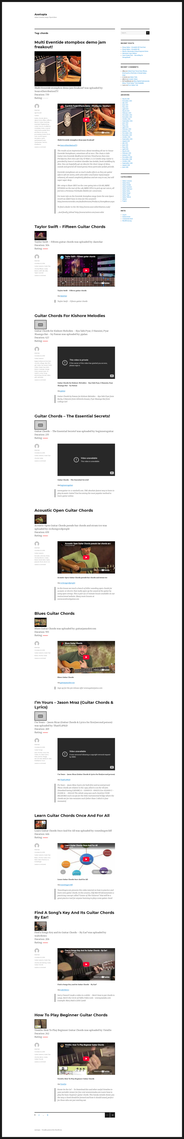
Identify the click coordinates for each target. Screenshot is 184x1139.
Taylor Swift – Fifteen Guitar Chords (69, 226)
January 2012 (126, 131)
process (44, 132)
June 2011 (125, 145)
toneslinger (38, 861)
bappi (36, 361)
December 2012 (127, 115)
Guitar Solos (126, 191)
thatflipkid (37, 760)
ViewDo (63, 1084)
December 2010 (127, 157)
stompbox (37, 138)
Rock (48, 134)
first (48, 752)
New (39, 859)
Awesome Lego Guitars (129, 53)
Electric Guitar (38, 122)
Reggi (45, 756)
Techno (44, 142)
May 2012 (125, 125)
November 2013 (127, 101)
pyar (44, 371)
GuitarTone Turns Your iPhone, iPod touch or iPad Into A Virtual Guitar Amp (134, 73)
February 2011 (126, 153)
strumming (37, 375)
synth (43, 138)
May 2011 (125, 147)
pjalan (62, 391)
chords (41, 118)
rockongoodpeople (67, 583)
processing (37, 134)
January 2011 (126, 155)
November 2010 (127, 159)
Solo (35, 136)
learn (36, 859)
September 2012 (127, 121)
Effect (44, 120)
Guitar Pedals (126, 185)
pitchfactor (37, 132)
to (48, 859)
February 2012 (126, 129)
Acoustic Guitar (133, 79)
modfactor (47, 126)
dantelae (63, 296)
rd (47, 371)
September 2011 (127, 139)
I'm (40, 754)
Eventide (46, 122)
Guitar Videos (126, 197)
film (49, 363)
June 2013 (125, 105)
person (40, 756)
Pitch (48, 130)
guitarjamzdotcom (67, 683)
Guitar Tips (47, 266)
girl (35, 365)
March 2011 (125, 151)
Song (45, 373)
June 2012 (125, 123)
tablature (45, 758)
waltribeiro (64, 990)
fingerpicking (45, 124)
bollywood (42, 361)
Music (43, 128)
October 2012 (126, 119)
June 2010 (125, 167)
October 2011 (126, 137)
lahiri (47, 367)
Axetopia (40, 14)
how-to (41, 126)
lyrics (46, 754)
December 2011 (127, 133)
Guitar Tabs (133, 77)
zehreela (40, 377)
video (48, 375)
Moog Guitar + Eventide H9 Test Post (134, 47)
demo (45, 118)
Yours (43, 760)
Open (48, 560)
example (37, 124)
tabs (46, 271)
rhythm (36, 373)
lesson (36, 271)
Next (44, 560)
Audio (36, 118)
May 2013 (125, 107)
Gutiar (45, 655)
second (36, 758)
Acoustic (37, 556)
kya (44, 367)
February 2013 (126, 113)
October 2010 (126, 161)
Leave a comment (40, 147)
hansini (46, 365)
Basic (36, 857)
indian (36, 367)
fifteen (41, 269)
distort (36, 120)
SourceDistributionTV (68, 145)
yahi (35, 377)
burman (48, 361)
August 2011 (126, 141)
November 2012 (127, 117)
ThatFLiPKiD (65, 780)
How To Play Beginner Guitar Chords (71, 1015)
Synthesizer (38, 142)
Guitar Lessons (38, 266)
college (41, 363)
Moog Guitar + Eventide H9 (130, 49)
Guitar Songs (38, 750)
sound (40, 136)
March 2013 (125, 111)
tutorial (41, 273)
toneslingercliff (66, 885)
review (44, 134)
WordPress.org (127, 221)
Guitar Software (127, 189)
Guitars (36, 115)
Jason (43, 754)
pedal (44, 130)
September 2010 (127, 163)
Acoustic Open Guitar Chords (63, 510)
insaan (41, 367)
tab (43, 271)
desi (46, 363)
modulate (37, 128)
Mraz (35, 756)
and (41, 556)
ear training (42, 962)
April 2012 (125, 127)
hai (42, 365)
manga (47, 369)
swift (40, 271)
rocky (41, 373)
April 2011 (125, 149)
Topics (124, 201)
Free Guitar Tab (133, 85)
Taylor (36, 273)
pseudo (36, 562)
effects (49, 120)
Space (44, 136)
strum (45, 562)
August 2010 (126, 165)
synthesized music (40, 140)
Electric (41, 558)
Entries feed (126, 217)
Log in (124, 215)
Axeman (37, 110)
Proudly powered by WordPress (52, 1130)
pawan (41, 371)
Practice (44, 859)
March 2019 (125, 99)
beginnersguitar (66, 485)
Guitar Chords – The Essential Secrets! (72, 416)
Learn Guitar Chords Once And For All (72, 815)
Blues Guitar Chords (54, 613)
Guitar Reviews (127, 187)
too (49, 562)
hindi (49, 365)
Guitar (36, 126)
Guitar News (126, 183)
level (40, 560)
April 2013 (125, 109)
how (49, 857)
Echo (40, 120)
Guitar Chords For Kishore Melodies (69, 315)
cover (44, 752)
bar (44, 556)
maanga (41, 369)
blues (47, 556)
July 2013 (125, 103)
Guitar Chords (38, 964)
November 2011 (127, 135)
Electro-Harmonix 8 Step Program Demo (135, 51)
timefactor (37, 144)
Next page (112, 1117)
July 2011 (125, 143)
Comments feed (127, 219)
